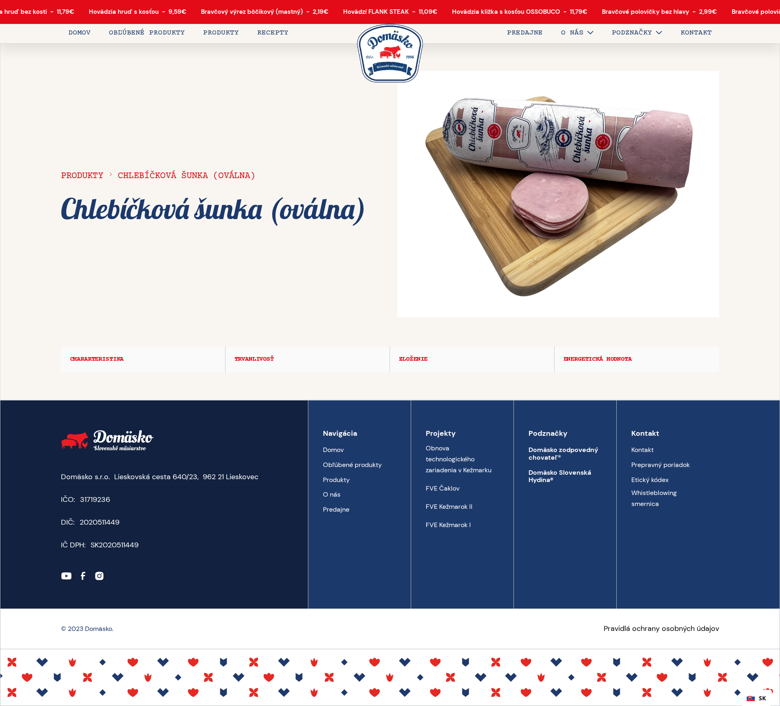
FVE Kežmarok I (448, 525)
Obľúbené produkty (352, 465)
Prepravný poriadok (660, 465)
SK (762, 698)
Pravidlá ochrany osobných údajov (661, 628)
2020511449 (99, 522)
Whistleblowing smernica (654, 498)
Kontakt (642, 450)
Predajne (336, 509)
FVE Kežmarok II (449, 506)
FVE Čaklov (442, 488)
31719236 (95, 499)
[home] (390, 54)
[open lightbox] (558, 194)
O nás (331, 494)
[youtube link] (66, 575)
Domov (333, 450)
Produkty (82, 176)
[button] (577, 33)
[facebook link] (83, 575)
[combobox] (756, 698)
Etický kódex (650, 480)
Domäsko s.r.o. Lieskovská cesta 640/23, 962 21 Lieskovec (159, 477)
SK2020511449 (115, 545)
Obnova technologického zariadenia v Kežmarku (459, 459)
